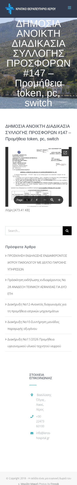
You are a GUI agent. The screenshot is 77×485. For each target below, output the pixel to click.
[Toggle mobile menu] (70, 8)
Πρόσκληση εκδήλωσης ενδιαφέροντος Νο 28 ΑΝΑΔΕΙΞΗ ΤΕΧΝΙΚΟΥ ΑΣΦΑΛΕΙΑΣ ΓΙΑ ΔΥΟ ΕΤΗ (37, 287)
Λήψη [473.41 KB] (17, 210)
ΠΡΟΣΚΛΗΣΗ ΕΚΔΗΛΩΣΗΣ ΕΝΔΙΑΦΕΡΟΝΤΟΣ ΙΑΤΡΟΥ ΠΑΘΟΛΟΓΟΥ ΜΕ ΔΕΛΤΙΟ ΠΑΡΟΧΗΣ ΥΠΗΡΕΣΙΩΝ (37, 262)
